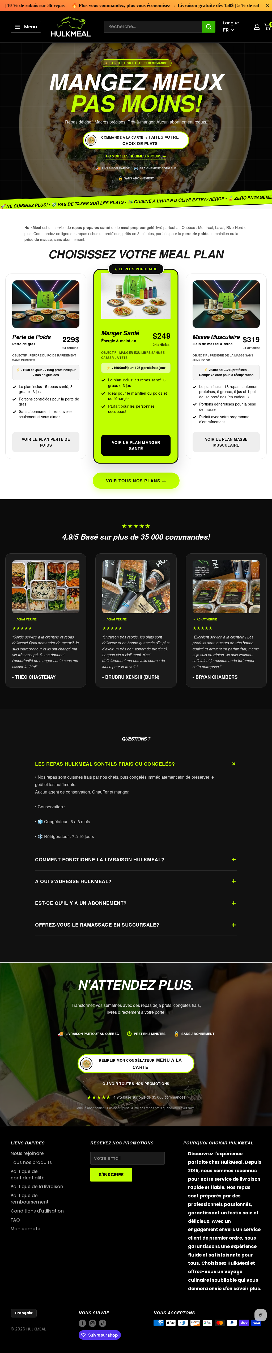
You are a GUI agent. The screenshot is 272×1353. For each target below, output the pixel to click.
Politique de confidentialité (28, 1174)
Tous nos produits (31, 1162)
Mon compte (25, 1229)
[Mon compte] (257, 27)
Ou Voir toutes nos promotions (136, 1083)
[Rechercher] (208, 27)
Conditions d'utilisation (37, 1211)
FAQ (15, 1220)
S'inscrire (111, 1174)
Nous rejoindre (27, 1153)
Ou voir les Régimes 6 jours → (136, 155)
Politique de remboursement (30, 1198)
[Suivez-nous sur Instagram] (92, 1323)
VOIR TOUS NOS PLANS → (136, 481)
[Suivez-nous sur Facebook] (82, 1323)
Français (23, 1312)
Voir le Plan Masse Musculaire (226, 442)
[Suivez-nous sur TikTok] (102, 1323)
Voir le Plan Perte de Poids (46, 442)
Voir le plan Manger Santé (136, 445)
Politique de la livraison (37, 1186)
